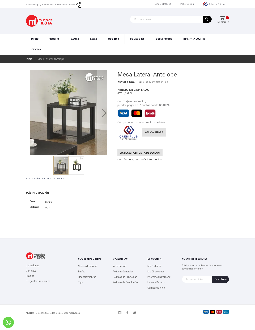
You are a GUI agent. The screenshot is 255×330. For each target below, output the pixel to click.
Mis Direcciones (155, 271)
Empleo (30, 276)
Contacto (31, 270)
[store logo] (39, 20)
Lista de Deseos (163, 4)
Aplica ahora (154, 132)
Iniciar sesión (187, 4)
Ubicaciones (32, 265)
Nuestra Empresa (87, 266)
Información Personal (159, 277)
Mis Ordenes (154, 266)
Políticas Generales (123, 271)
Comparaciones (156, 287)
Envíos (81, 271)
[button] (104, 112)
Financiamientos (87, 277)
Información (119, 266)
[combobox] (171, 19)
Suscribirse (221, 279)
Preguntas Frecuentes (38, 281)
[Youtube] (134, 312)
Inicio (29, 59)
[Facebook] (127, 312)
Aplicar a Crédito (216, 4)
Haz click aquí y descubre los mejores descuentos (51, 4)
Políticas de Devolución (125, 282)
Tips (80, 282)
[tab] (39, 193)
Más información (37, 192)
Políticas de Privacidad (125, 277)
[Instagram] (120, 312)
